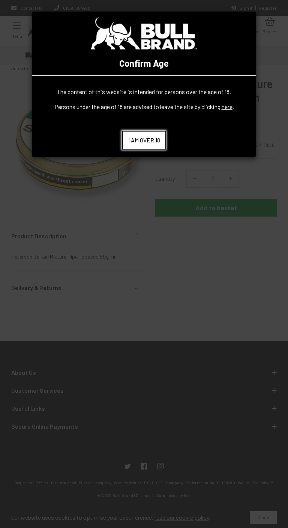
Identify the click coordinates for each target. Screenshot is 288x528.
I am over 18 (144, 140)
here (227, 106)
